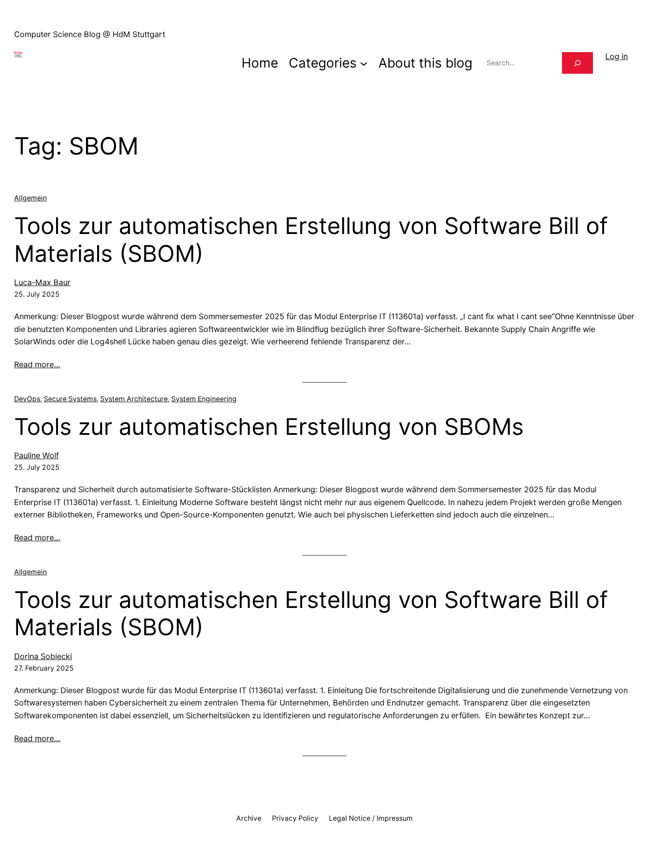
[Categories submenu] (364, 63)
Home (259, 63)
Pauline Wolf (36, 455)
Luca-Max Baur (42, 282)
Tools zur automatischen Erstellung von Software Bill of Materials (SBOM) (311, 239)
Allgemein (30, 198)
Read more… (37, 364)
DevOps (27, 399)
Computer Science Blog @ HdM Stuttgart (89, 34)
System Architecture (134, 399)
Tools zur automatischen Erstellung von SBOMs (269, 427)
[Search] (577, 63)
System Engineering (204, 399)
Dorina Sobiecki (43, 656)
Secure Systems (70, 399)
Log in (616, 56)
